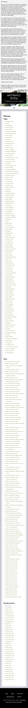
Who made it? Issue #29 (12, 415)
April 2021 (8, 665)
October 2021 (9, 657)
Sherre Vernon (9, 327)
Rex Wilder (9, 307)
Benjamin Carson (10, 143)
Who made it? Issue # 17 (12, 511)
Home (7, 221)
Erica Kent (8, 205)
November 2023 (10, 618)
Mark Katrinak (9, 281)
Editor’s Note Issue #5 (11, 579)
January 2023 (9, 632)
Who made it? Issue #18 (12, 499)
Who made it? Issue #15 (12, 521)
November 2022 (10, 636)
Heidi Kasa (8, 219)
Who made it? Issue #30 (12, 411)
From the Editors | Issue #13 (13, 537)
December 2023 (10, 616)
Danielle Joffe (9, 185)
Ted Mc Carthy (10, 344)
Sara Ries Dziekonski (11, 317)
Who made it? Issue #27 (12, 429)
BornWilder (23, 700)
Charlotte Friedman (11, 165)
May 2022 (8, 644)
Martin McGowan (10, 283)
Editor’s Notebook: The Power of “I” (15, 493)
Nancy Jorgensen (10, 295)
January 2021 (9, 671)
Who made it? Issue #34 (12, 377)
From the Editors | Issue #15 (13, 523)
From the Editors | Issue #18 (13, 497)
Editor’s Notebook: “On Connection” (15, 393)
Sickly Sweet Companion (12, 587)
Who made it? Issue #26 (12, 437)
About (7, 123)
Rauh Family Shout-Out (12, 573)
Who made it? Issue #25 (12, 445)
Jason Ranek (9, 229)
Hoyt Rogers (9, 223)
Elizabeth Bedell (10, 201)
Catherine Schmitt (10, 161)
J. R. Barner (9, 225)
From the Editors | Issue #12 (13, 543)
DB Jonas (8, 189)
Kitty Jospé (9, 261)
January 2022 (9, 651)
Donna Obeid (9, 197)
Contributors (9, 181)
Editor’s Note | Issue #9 (11, 561)
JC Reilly (8, 231)
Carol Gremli (9, 155)
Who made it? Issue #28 (12, 421)
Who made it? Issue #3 (11, 591)
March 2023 (9, 628)
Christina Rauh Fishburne (12, 171)
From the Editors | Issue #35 (13, 369)
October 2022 (9, 638)
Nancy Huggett (9, 291)
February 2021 (9, 669)
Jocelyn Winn (9, 241)
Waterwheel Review (14, 97)
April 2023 (8, 626)
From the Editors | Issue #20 (13, 483)
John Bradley (9, 245)
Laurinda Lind (9, 269)
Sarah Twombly (10, 321)
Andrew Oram (9, 127)
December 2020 (10, 673)
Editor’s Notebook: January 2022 (14, 533)
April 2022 (8, 645)
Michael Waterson (10, 289)
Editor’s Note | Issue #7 (11, 569)
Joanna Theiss (9, 239)
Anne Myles (9, 135)
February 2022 (9, 649)
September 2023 (10, 622)
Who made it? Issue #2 (11, 595)
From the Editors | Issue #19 (13, 495)
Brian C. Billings (10, 149)
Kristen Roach (9, 263)
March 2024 (9, 610)
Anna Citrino (9, 129)
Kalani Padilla (9, 251)
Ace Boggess (9, 125)
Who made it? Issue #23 (12, 461)
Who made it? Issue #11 (11, 547)
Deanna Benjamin (10, 193)
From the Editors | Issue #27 (13, 427)
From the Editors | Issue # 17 (13, 509)
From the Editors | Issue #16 (13, 517)
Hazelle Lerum (9, 213)
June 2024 (8, 606)
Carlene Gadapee (10, 153)
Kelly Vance (9, 259)
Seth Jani (8, 323)
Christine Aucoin (10, 175)
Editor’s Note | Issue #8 (11, 565)
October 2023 (9, 620)
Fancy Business (9, 209)
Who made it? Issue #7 (11, 571)
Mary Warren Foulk (11, 285)
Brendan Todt (9, 147)
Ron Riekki (9, 313)
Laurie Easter (9, 267)
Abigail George (10, 121)
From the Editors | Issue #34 (13, 383)
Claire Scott (9, 179)
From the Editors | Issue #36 (13, 361)
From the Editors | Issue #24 (13, 451)
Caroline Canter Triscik (12, 157)
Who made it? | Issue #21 (12, 481)
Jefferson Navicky (10, 237)
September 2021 (10, 659)
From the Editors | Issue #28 (13, 419)
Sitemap (8, 329)
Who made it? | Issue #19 (12, 491)
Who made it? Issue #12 (12, 545)
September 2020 (10, 679)
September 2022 (10, 639)
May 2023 (8, 624)
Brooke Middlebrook (11, 151)
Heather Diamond (10, 215)
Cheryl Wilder (9, 167)
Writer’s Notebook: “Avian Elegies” (14, 535)
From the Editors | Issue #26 (13, 435)
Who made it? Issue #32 (12, 395)
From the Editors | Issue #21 (13, 475)
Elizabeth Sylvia (10, 203)
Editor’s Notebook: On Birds (13, 389)
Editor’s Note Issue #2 (11, 593)
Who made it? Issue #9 (11, 563)
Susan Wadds (9, 337)
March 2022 (9, 647)
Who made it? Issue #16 (12, 519)
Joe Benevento (9, 243)
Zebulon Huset (9, 352)
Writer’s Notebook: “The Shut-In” (14, 551)
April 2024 (8, 608)
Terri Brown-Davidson (12, 346)
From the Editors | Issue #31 (13, 403)
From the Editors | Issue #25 (13, 443)
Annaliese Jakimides (11, 131)
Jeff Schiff (8, 235)
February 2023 (9, 630)
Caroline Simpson (10, 159)
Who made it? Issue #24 (12, 453)
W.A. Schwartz (10, 350)
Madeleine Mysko (10, 277)
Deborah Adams (10, 195)
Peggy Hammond (10, 299)
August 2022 (9, 641)
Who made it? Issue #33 (12, 387)
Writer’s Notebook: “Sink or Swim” (14, 541)
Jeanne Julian (9, 233)
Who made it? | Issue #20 (12, 485)
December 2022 (10, 633)
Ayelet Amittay (10, 141)
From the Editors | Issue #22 (13, 467)
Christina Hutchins (10, 169)
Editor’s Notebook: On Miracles (14, 417)
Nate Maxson (9, 297)
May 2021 (8, 663)
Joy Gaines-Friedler (11, 249)
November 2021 (10, 655)
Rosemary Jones (10, 315)
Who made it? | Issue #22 (12, 469)
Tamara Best (9, 343)
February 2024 (9, 612)
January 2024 (9, 614)
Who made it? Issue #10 (12, 553)
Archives (8, 139)
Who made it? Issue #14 (12, 529)
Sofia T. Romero (10, 331)
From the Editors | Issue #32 (13, 391)
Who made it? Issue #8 (11, 567)
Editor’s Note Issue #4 (11, 583)
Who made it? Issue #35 (12, 371)
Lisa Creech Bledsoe (11, 273)
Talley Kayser (9, 341)
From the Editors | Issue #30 (13, 405)
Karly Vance (9, 253)
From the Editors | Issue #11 (13, 549)
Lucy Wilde (9, 275)
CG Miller (8, 163)
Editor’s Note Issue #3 (11, 589)
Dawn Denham (10, 187)
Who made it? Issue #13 (12, 539)
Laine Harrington (10, 265)
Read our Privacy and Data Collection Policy (14, 702)
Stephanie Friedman (11, 333)
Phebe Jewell (9, 301)
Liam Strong (9, 271)
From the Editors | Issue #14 (13, 531)
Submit (8, 335)
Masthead (8, 287)
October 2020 (9, 677)
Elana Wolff (9, 199)
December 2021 (10, 653)
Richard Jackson (10, 309)
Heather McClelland (11, 217)
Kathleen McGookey (11, 257)
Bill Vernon (9, 145)
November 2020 (10, 675)
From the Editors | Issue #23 (13, 459)
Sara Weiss (8, 319)
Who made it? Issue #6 (11, 577)
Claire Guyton (9, 177)
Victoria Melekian (10, 349)
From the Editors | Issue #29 (13, 413)
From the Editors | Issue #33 (13, 385)
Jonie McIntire (10, 247)
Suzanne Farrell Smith (11, 338)
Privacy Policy (9, 303)
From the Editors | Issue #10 (13, 559)
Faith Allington (10, 207)
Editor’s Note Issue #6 (11, 575)
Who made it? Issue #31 (12, 397)
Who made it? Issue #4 (11, 585)
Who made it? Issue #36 (12, 363)
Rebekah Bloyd (9, 305)
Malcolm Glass (9, 279)
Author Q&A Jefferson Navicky (13, 597)
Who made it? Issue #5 (11, 581)
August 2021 (9, 661)
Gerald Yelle (9, 211)
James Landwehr (10, 227)
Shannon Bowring (10, 325)
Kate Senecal (9, 255)
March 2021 (9, 667)
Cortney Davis (9, 183)
